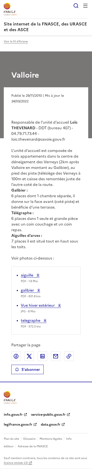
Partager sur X (29, 356)
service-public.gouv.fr (48, 414)
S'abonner (30, 369)
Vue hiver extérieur (38, 305)
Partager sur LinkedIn (42, 356)
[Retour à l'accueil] (10, 397)
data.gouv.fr (50, 424)
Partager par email (55, 356)
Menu (85, 5)
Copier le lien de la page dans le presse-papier (69, 356)
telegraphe (31, 320)
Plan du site (11, 439)
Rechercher (76, 5)
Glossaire (29, 439)
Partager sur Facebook (16, 356)
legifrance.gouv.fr (18, 424)
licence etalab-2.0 (16, 463)
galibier (30, 290)
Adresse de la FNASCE (33, 446)
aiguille (29, 275)
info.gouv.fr (13, 414)
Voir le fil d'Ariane (16, 41)
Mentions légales (51, 439)
